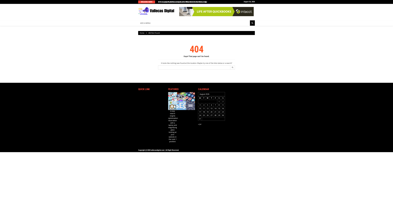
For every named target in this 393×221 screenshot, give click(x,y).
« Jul (199, 124)
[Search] (232, 67)
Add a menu (145, 23)
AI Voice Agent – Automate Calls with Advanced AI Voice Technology (182, 2)
